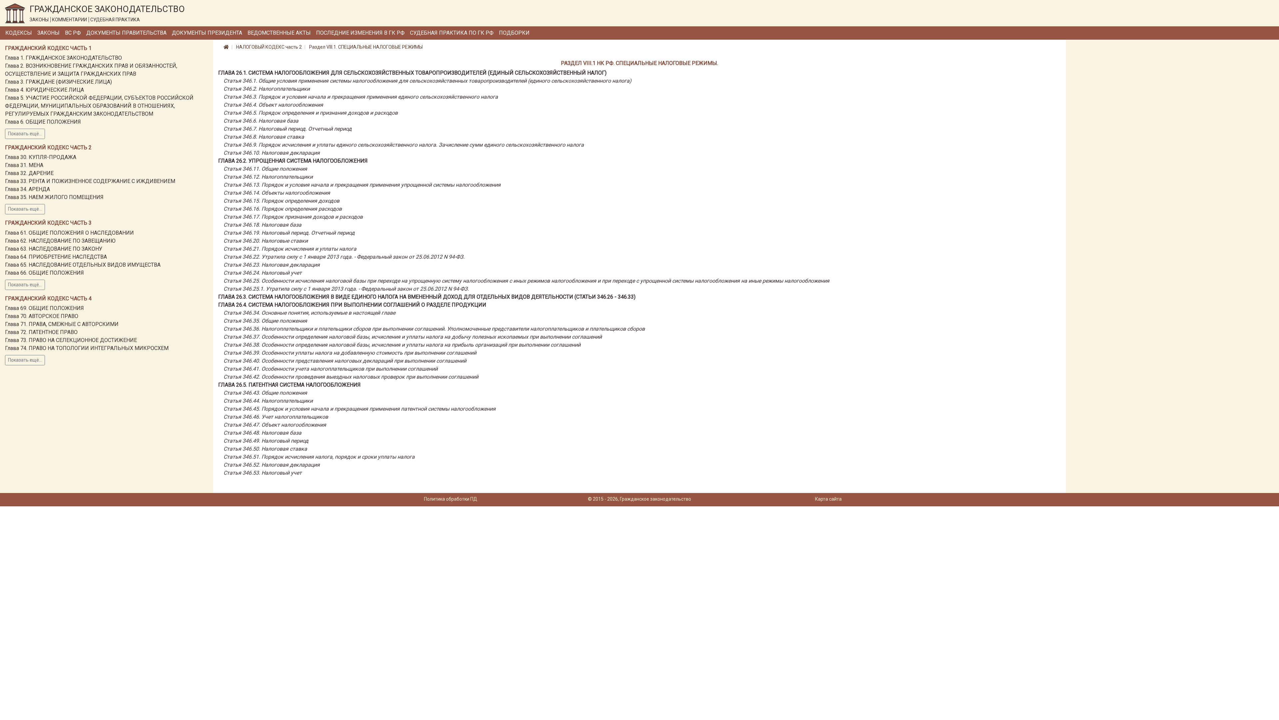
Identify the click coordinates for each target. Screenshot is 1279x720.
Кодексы (18, 33)
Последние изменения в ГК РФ (360, 33)
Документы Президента (207, 33)
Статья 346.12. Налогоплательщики (268, 177)
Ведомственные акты (279, 33)
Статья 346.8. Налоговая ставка (263, 137)
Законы (48, 33)
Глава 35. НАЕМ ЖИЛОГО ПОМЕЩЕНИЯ (54, 197)
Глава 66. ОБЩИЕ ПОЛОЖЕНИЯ (44, 273)
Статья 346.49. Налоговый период (265, 441)
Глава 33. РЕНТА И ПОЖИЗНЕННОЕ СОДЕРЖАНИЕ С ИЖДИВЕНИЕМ (90, 181)
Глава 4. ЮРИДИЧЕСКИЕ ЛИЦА (44, 90)
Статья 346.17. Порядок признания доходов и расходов (293, 217)
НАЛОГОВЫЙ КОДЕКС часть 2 (269, 47)
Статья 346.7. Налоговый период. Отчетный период (287, 129)
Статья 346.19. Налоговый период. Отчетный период (289, 233)
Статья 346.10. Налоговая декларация (271, 153)
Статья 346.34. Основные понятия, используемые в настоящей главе (309, 313)
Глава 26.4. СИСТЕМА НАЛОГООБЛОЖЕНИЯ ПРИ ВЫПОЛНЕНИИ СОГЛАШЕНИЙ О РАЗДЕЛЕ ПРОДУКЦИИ (352, 305)
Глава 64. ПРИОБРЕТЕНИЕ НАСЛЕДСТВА (56, 257)
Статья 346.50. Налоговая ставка (265, 449)
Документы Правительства (126, 33)
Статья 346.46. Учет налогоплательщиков (275, 417)
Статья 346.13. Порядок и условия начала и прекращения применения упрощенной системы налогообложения (362, 185)
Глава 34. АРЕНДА (27, 189)
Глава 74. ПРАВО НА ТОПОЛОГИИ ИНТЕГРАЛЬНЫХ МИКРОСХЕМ (87, 348)
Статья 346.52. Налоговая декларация (271, 465)
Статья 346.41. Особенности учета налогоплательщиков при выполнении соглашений (330, 369)
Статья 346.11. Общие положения (265, 169)
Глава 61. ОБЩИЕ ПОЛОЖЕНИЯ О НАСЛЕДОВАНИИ (69, 233)
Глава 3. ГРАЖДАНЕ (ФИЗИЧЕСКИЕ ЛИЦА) (58, 82)
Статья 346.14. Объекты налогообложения (276, 193)
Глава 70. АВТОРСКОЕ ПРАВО (41, 316)
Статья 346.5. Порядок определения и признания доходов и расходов (310, 113)
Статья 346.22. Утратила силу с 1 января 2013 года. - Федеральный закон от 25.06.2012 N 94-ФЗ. (344, 257)
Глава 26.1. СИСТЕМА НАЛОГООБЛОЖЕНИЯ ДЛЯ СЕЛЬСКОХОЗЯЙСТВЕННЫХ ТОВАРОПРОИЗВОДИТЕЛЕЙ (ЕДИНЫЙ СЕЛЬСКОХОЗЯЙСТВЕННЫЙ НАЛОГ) (412, 73)
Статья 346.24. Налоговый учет (262, 273)
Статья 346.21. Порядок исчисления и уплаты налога (289, 249)
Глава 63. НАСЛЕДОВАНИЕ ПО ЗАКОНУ (53, 249)
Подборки (514, 33)
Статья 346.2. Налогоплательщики (266, 89)
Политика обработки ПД (450, 499)
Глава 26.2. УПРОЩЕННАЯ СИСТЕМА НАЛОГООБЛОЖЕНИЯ (293, 161)
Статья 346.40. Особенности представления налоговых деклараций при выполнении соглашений (344, 361)
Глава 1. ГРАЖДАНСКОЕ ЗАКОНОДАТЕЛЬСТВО (63, 58)
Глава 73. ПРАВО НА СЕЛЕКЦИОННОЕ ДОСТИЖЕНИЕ (71, 340)
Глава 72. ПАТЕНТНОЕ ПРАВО (41, 332)
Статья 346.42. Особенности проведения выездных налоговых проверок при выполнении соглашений (350, 377)
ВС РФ (73, 33)
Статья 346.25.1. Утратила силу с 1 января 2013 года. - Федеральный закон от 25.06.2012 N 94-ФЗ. (346, 289)
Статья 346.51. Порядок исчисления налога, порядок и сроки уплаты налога (319, 457)
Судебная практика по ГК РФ (452, 33)
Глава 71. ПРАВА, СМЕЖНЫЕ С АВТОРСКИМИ (62, 324)
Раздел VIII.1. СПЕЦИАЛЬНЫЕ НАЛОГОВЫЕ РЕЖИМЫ (366, 47)
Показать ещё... (25, 133)
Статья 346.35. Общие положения (265, 321)
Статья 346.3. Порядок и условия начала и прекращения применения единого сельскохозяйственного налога (360, 97)
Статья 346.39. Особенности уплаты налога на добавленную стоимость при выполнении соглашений (349, 353)
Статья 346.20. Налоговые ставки (265, 241)
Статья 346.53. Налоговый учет (262, 473)
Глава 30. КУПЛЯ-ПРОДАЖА (40, 157)
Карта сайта (828, 499)
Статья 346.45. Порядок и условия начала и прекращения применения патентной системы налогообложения (359, 409)
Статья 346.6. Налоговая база (260, 121)
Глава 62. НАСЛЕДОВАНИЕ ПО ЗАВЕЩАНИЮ (60, 241)
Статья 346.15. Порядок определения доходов (281, 201)
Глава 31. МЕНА (24, 165)
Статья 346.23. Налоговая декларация (271, 265)
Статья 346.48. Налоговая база (262, 433)
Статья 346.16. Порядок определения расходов (282, 209)
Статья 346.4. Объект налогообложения (273, 105)
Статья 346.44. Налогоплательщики (268, 401)
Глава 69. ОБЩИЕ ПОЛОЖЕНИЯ (44, 308)
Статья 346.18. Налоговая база (262, 225)
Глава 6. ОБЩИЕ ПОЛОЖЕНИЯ (43, 122)
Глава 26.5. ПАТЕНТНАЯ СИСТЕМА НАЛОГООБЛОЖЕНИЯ (289, 385)
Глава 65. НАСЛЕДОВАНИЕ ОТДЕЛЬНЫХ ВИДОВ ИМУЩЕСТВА (83, 265)
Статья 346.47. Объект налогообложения (274, 425)
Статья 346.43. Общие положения (265, 393)
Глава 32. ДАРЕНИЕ (29, 173)
